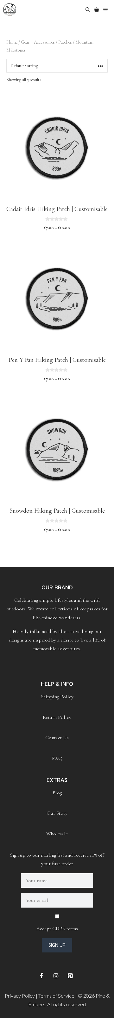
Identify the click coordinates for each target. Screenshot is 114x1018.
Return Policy (57, 717)
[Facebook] (41, 976)
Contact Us (57, 737)
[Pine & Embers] (9, 9)
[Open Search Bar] (87, 9)
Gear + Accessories (38, 42)
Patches (65, 42)
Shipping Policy (57, 696)
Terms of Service (56, 996)
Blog (57, 793)
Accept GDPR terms (57, 928)
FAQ (57, 758)
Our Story (57, 813)
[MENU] (107, 9)
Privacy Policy (20, 996)
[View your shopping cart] (96, 9)
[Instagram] (56, 976)
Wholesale (57, 834)
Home (11, 42)
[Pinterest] (70, 976)
